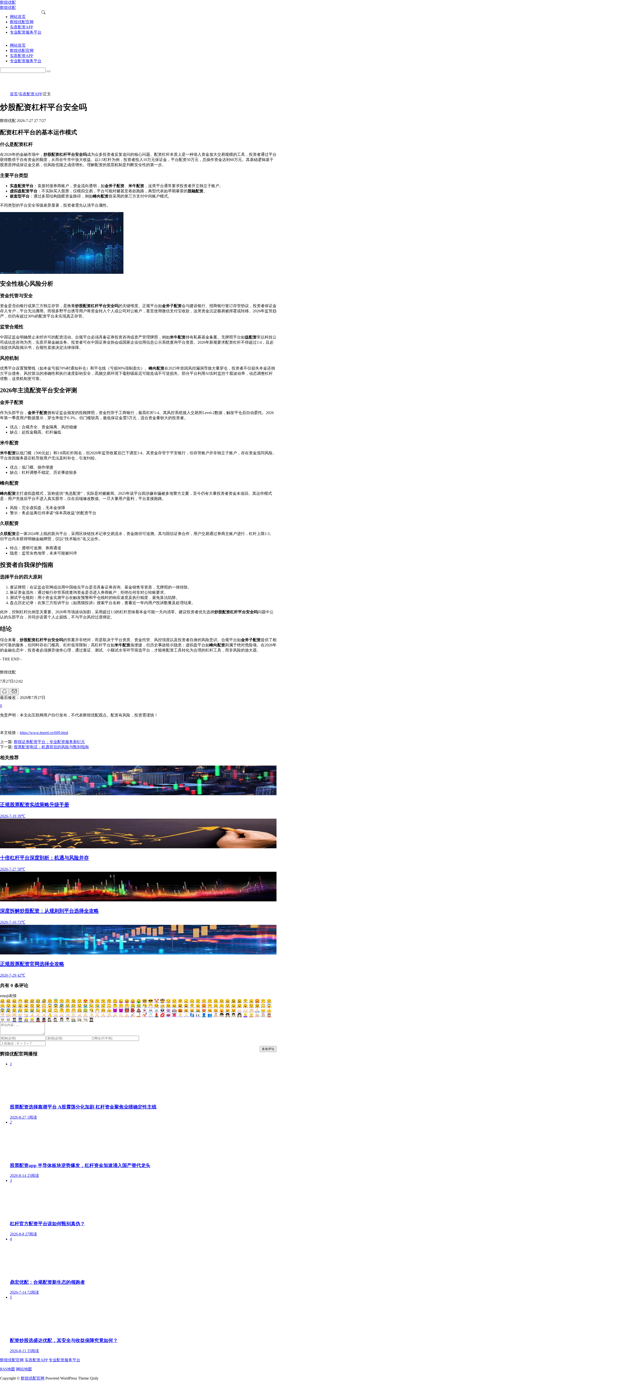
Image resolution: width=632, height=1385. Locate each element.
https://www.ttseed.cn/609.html (44, 733)
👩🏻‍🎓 (91, 1020)
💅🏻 (144, 1015)
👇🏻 (73, 1015)
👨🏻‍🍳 (85, 1020)
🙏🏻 (257, 1010)
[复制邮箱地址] (14, 691)
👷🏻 (32, 1020)
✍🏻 (132, 1015)
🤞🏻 (32, 1015)
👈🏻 (55, 1015)
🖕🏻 (126, 1015)
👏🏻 (251, 1010)
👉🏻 (61, 1015)
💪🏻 (120, 1015)
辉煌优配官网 (12, 1360)
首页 (14, 94)
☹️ (215, 1001)
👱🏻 (251, 1015)
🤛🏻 (20, 1015)
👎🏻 (2, 1015)
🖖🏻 (103, 1015)
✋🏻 (85, 1015)
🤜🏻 (26, 1015)
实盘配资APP (30, 94)
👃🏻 (186, 1015)
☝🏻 (79, 1015)
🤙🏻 (115, 1015)
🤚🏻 (91, 1015)
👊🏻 (8, 1015)
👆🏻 (67, 1015)
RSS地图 (7, 1369)
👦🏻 (221, 1015)
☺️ (49, 1001)
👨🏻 (233, 1015)
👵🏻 (263, 1015)
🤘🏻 (43, 1015)
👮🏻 (20, 1020)
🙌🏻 (245, 1010)
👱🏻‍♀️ (245, 1015)
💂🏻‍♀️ (38, 1020)
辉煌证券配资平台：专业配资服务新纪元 (49, 742)
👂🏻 (180, 1015)
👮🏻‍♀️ (14, 1020)
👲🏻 (269, 1015)
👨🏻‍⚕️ (67, 1020)
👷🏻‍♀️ (26, 1020)
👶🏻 (215, 1015)
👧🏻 (227, 1015)
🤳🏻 (138, 1015)
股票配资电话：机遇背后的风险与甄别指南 (51, 747)
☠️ (156, 1010)
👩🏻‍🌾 (73, 1020)
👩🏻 (239, 1015)
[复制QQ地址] (4, 691)
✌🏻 (38, 1015)
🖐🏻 (97, 1015)
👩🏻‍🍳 (79, 1020)
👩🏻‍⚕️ (61, 1020)
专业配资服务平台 (64, 1360)
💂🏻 (43, 1020)
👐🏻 (239, 1010)
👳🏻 (8, 1020)
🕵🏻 (55, 1020)
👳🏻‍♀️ (2, 1020)
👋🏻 (109, 1015)
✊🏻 (14, 1015)
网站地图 (24, 1369)
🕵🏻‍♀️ (49, 1020)
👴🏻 (257, 1015)
